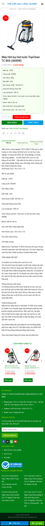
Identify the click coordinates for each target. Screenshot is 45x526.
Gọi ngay (38, 523)
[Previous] (4, 365)
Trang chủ (12, 9)
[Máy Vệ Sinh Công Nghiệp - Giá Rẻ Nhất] (23, 4)
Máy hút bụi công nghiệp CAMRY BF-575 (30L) (32, 367)
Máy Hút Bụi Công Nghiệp (27, 9)
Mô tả (8, 143)
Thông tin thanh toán (36, 143)
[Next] (41, 365)
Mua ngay (8, 380)
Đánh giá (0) (22, 143)
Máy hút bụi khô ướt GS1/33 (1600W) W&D (12, 367)
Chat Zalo (16, 523)
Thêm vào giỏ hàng (22, 117)
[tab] (9, 143)
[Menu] (3, 3)
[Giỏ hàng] (42, 3)
